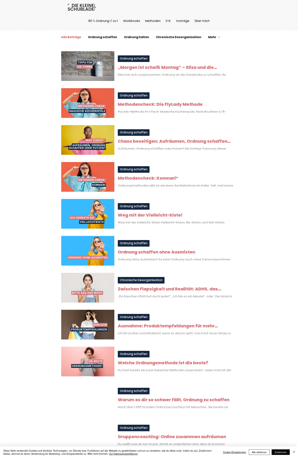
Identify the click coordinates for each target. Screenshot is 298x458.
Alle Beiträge (71, 37)
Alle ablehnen (259, 452)
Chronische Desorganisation (178, 37)
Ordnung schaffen (102, 37)
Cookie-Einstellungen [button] (234, 452)
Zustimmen (281, 452)
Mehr (212, 37)
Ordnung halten (136, 37)
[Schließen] (294, 452)
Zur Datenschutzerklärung (123, 453)
